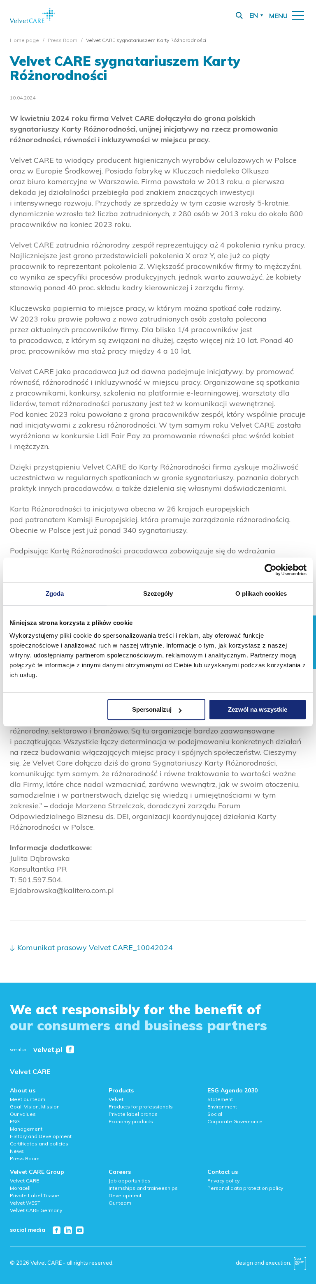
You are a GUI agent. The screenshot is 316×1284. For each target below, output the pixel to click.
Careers (120, 1171)
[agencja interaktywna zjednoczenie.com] (300, 1265)
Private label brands (133, 1114)
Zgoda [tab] (55, 593)
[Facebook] (56, 1230)
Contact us (222, 1171)
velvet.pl (47, 1050)
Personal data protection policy (245, 1188)
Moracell (20, 1188)
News (17, 1151)
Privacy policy (223, 1181)
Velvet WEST (25, 1203)
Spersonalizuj (152, 709)
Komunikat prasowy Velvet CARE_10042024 (95, 947)
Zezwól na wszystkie (257, 709)
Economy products (131, 1121)
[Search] (239, 15)
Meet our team (27, 1099)
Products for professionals (141, 1107)
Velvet (116, 1099)
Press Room (62, 40)
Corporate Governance (235, 1121)
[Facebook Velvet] (70, 1049)
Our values (23, 1114)
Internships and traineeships (143, 1188)
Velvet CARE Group (37, 1171)
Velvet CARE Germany (36, 1210)
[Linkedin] (68, 1230)
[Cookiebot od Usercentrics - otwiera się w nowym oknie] (271, 570)
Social (214, 1114)
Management (26, 1129)
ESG (15, 1121)
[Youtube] (80, 1230)
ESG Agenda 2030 (232, 1090)
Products (121, 1090)
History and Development (41, 1136)
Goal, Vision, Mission (35, 1107)
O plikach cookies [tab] (261, 593)
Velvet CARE (30, 1071)
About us (22, 1090)
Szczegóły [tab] (158, 593)
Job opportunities (130, 1181)
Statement (220, 1099)
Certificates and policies (39, 1144)
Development (125, 1195)
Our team (120, 1203)
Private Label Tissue (34, 1195)
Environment (222, 1107)
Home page (24, 40)
